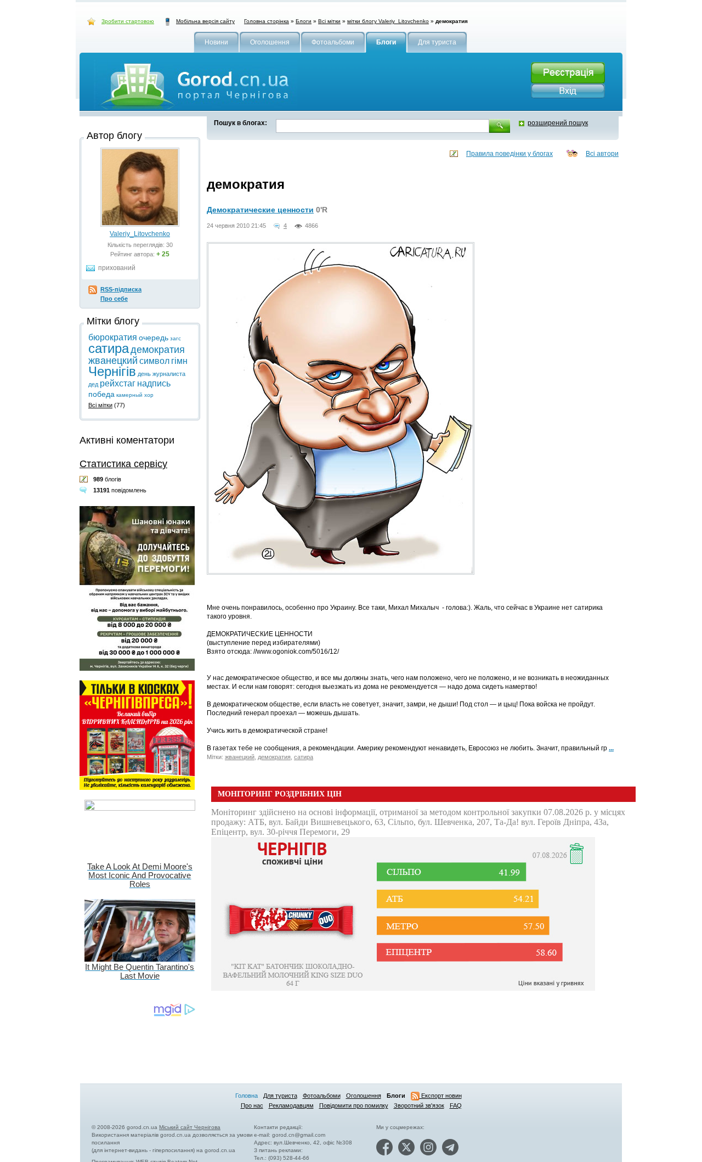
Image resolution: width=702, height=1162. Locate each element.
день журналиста (161, 374)
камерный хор (135, 395)
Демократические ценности (260, 209)
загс (175, 338)
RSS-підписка (120, 289)
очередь (153, 337)
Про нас (252, 1105)
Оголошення (363, 1095)
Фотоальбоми (322, 1095)
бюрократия (112, 337)
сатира (303, 757)
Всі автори (602, 154)
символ (154, 361)
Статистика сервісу (123, 463)
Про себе (114, 298)
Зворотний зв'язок (419, 1105)
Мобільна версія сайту (205, 21)
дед (93, 384)
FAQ (456, 1105)
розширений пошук (558, 123)
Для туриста (280, 1095)
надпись (154, 383)
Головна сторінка (266, 21)
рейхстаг (117, 383)
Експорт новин (441, 1095)
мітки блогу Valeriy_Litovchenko (388, 21)
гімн (179, 361)
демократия (274, 757)
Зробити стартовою (127, 21)
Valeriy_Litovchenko (140, 234)
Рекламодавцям (291, 1105)
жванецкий (239, 757)
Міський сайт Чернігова (189, 1127)
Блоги (304, 21)
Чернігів (112, 371)
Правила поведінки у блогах (509, 154)
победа (101, 394)
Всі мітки (329, 21)
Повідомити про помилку (353, 1105)
